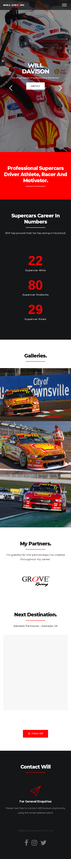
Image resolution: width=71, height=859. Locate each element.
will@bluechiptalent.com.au (35, 830)
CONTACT (35, 86)
